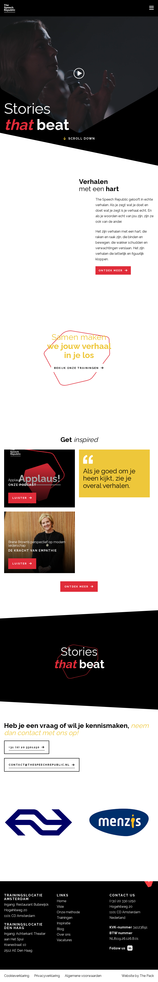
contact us (122, 895)
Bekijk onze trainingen (76, 367)
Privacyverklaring (47, 976)
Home (61, 901)
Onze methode (68, 912)
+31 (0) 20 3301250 (24, 747)
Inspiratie (63, 923)
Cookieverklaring (16, 976)
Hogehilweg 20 (120, 907)
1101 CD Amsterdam (124, 912)
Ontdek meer (111, 270)
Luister (19, 497)
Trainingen (64, 918)
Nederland (117, 918)
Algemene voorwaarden (83, 976)
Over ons (64, 934)
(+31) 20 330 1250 (122, 901)
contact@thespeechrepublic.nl (39, 764)
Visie (60, 907)
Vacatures (64, 940)
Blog (60, 929)
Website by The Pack (138, 976)
